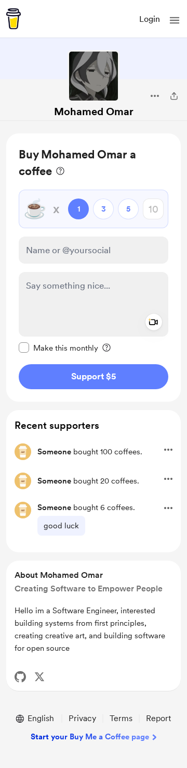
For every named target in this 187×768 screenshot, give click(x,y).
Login (149, 19)
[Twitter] (39, 677)
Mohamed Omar (93, 111)
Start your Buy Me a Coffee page (90, 736)
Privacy (82, 718)
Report (158, 718)
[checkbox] (58, 347)
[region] (93, 267)
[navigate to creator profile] (93, 76)
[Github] (20, 677)
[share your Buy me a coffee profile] (174, 96)
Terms (121, 718)
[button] (174, 20)
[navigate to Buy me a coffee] (13, 18)
